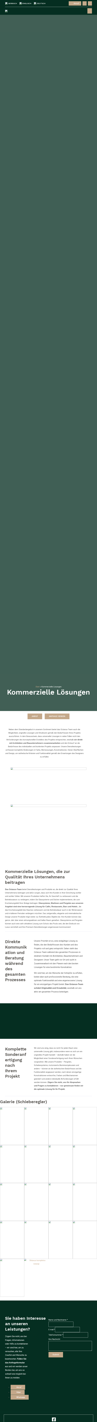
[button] (89, 11)
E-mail (51, 1329)
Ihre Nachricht (54, 1339)
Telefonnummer (55, 1335)
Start (38, 687)
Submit (56, 1354)
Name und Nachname (58, 1320)
